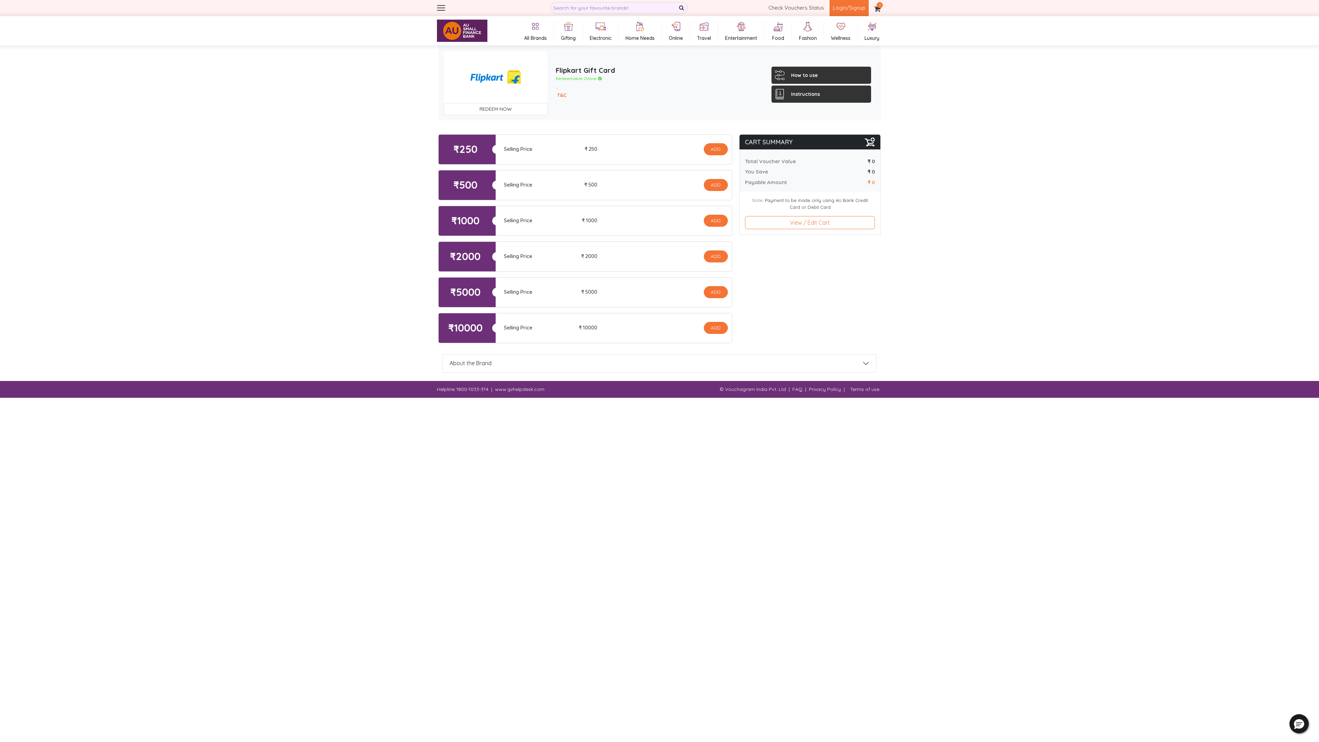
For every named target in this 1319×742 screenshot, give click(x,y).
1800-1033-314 (472, 389)
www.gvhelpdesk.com (519, 389)
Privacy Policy (825, 389)
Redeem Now (496, 109)
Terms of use (864, 389)
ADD (716, 149)
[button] (1299, 723)
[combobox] (619, 8)
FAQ (797, 389)
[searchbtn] (681, 8)
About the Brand (471, 363)
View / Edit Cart (810, 222)
